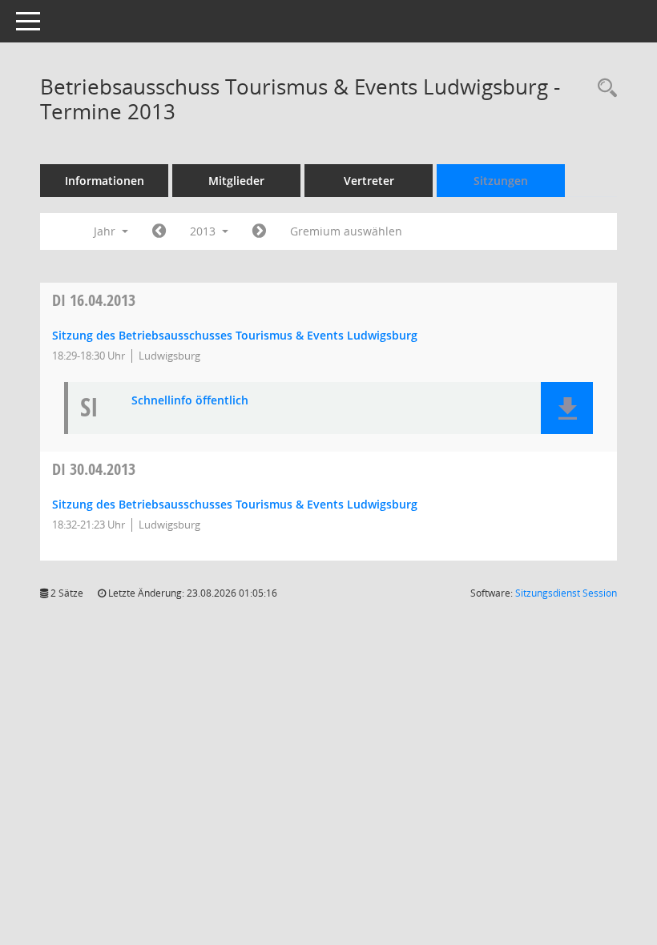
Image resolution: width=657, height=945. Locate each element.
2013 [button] (204, 231)
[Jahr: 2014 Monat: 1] (259, 231)
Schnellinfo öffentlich (189, 401)
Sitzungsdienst (566, 593)
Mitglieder (236, 180)
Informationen (104, 180)
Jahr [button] (106, 231)
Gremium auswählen (346, 231)
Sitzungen (501, 180)
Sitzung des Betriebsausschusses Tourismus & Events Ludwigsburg (234, 335)
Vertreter (369, 180)
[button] (567, 408)
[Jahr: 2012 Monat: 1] (159, 231)
